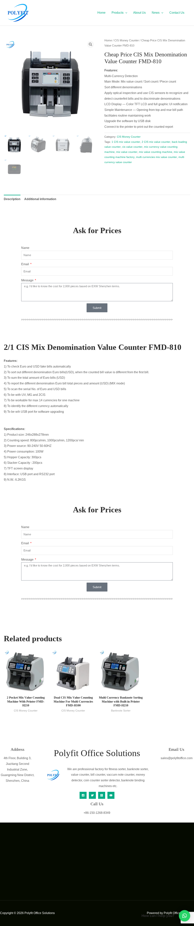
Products (118, 12)
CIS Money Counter (126, 40)
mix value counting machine (155, 151)
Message (27, 280)
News (156, 12)
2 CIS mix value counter (156, 141)
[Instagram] (101, 795)
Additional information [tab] (40, 199)
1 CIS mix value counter (126, 141)
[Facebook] (83, 795)
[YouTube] (110, 795)
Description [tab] (12, 199)
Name (25, 247)
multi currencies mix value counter (156, 157)
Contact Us (176, 12)
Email (25, 264)
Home (101, 12)
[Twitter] (92, 795)
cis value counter (132, 146)
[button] (125, 12)
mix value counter (126, 151)
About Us (139, 12)
